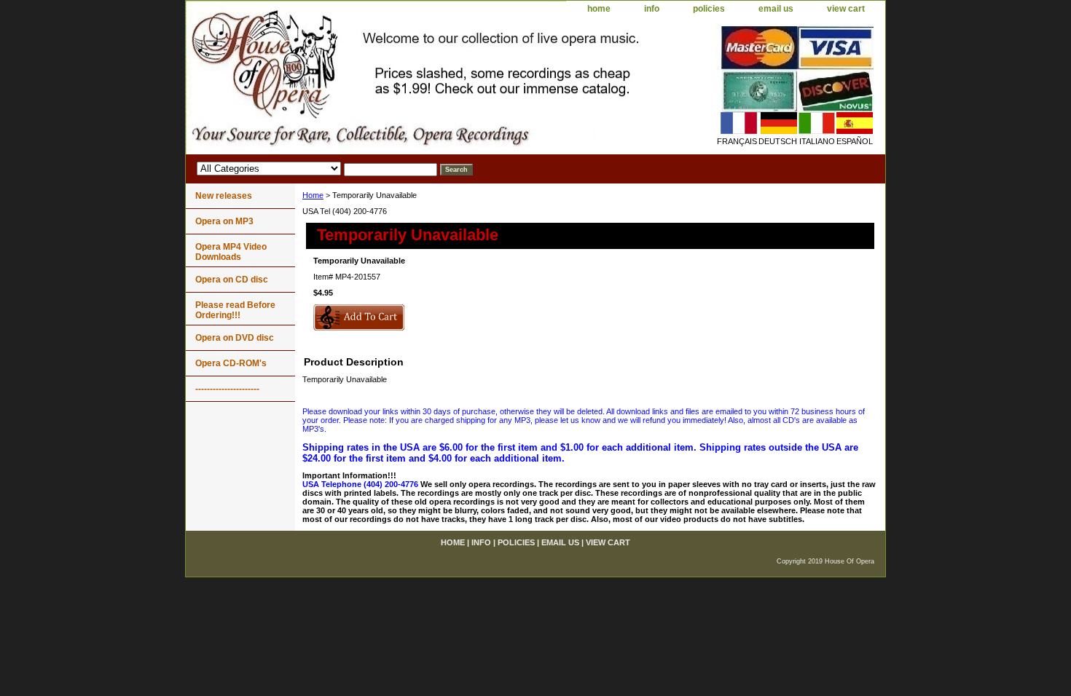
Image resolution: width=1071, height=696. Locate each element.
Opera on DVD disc (234, 338)
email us (775, 9)
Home (312, 195)
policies (709, 9)
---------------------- (227, 389)
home (599, 9)
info (651, 9)
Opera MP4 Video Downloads (231, 252)
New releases (223, 196)
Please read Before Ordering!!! (235, 310)
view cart (846, 9)
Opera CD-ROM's (231, 363)
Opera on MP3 (224, 221)
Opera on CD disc (231, 279)
